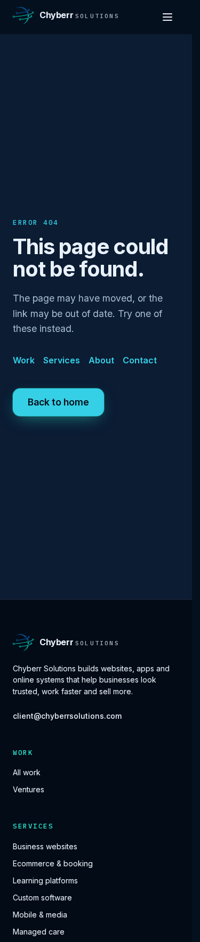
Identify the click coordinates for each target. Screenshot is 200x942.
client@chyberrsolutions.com (67, 715)
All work (27, 772)
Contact (140, 360)
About (101, 360)
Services (61, 360)
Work (24, 360)
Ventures (28, 789)
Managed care (39, 931)
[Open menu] (167, 17)
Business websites (45, 846)
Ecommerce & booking (53, 863)
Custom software (42, 897)
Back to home (58, 402)
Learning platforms (45, 880)
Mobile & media (40, 914)
